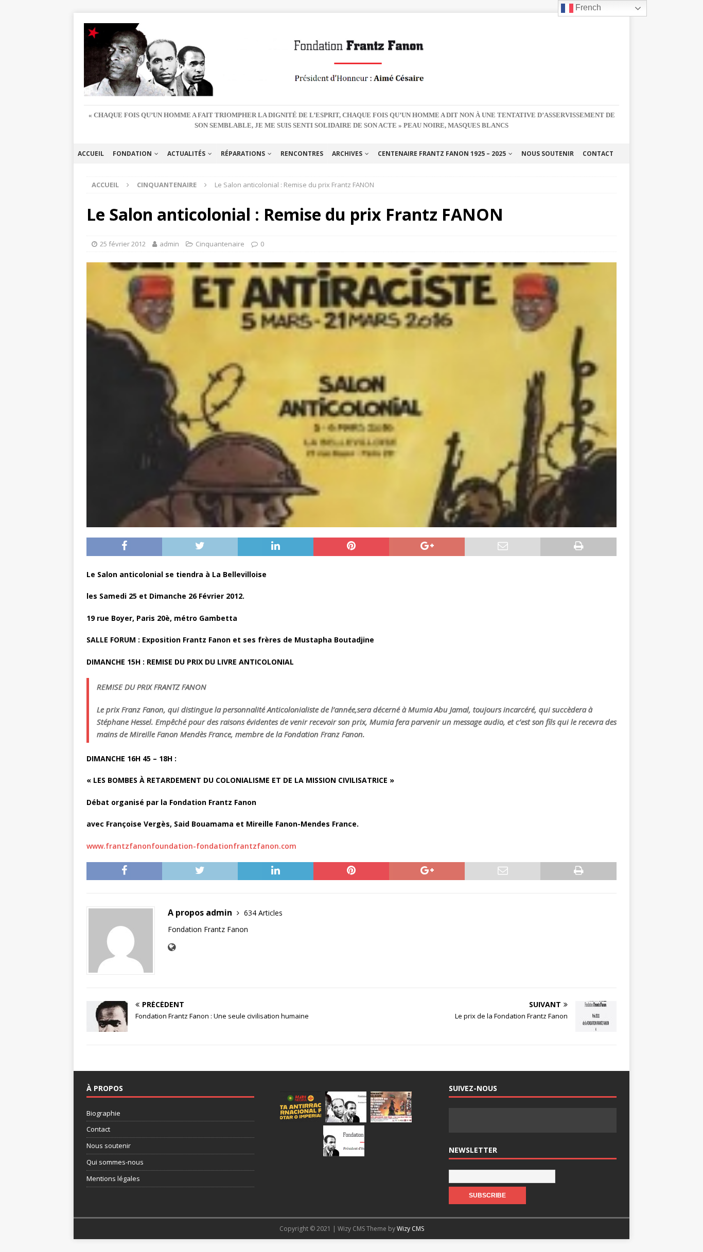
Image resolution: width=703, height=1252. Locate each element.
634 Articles (263, 913)
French (587, 7)
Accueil (91, 153)
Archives (347, 153)
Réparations (243, 153)
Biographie (103, 1113)
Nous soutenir (547, 153)
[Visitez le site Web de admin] (171, 947)
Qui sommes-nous (115, 1162)
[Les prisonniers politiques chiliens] (391, 1107)
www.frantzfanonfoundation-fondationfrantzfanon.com (191, 846)
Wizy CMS (410, 1228)
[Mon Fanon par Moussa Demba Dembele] (343, 1140)
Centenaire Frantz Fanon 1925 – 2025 (442, 153)
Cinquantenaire (220, 243)
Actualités (186, 153)
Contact (598, 153)
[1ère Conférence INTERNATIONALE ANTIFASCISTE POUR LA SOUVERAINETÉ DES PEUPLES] (300, 1107)
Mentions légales (113, 1178)
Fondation (132, 153)
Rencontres (301, 153)
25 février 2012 (123, 243)
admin (169, 243)
